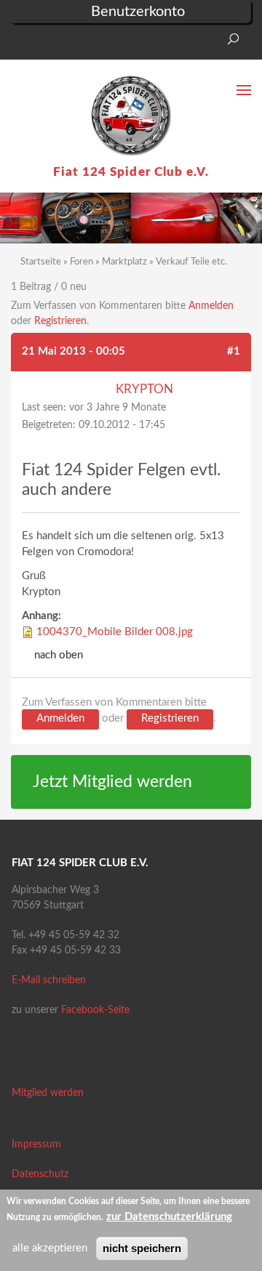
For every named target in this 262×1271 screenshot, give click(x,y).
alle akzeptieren (49, 1248)
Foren (81, 262)
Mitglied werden (48, 1093)
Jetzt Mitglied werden (112, 782)
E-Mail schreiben (49, 980)
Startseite (40, 262)
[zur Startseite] (131, 116)
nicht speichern (142, 1248)
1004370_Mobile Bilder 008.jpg (114, 631)
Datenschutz (40, 1174)
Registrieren (60, 321)
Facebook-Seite (95, 1010)
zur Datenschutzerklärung (169, 1216)
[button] (22, 43)
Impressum (36, 1144)
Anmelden (211, 306)
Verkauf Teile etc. (191, 262)
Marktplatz (124, 262)
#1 (233, 351)
